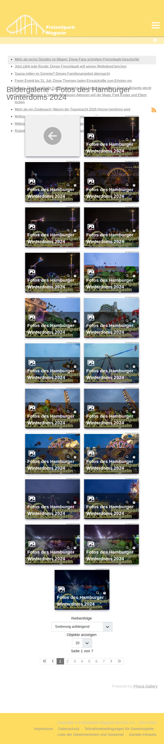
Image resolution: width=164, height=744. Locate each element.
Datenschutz (68, 729)
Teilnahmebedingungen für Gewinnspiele (119, 729)
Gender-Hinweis (143, 734)
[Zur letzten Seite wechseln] (119, 661)
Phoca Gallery (145, 686)
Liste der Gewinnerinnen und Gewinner (90, 734)
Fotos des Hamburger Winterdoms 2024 (109, 147)
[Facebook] (155, 40)
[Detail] (127, 139)
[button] (156, 25)
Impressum (43, 729)
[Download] (134, 139)
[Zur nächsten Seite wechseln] (111, 661)
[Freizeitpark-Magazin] (41, 25)
